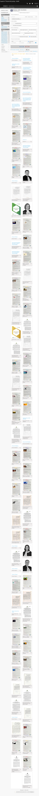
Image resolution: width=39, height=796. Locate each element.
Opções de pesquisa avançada (24, 12)
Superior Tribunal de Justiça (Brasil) (6, 26)
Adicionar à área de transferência (20, 60)
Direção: (31, 51)
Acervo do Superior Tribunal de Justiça (7, 19)
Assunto (3, 46)
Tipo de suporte (4, 51)
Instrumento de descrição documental (33, 29)
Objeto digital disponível (24, 29)
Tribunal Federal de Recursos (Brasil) (6, 34)
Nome (2, 44)
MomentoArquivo (4, 20)
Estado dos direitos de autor (16, 33)
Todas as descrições (33, 36)
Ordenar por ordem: (21, 51)
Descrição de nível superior (17, 25)
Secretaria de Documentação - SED (6, 35)
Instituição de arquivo (4, 23)
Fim (20, 41)
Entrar (36, 3)
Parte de (3, 14)
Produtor (3, 29)
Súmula (2, 17)
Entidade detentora (18, 23)
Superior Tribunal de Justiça (5, 36)
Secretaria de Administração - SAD (6, 42)
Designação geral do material (28, 33)
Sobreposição (31, 41)
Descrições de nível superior (24, 36)
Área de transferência (27, 3)
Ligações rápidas (32, 3)
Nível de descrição (3, 50)
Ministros (2, 18)
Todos (2, 16)
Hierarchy (22, 49)
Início (12, 41)
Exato (30, 42)
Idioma (30, 3)
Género (2, 47)
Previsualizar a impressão (15, 49)
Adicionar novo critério (15, 18)
